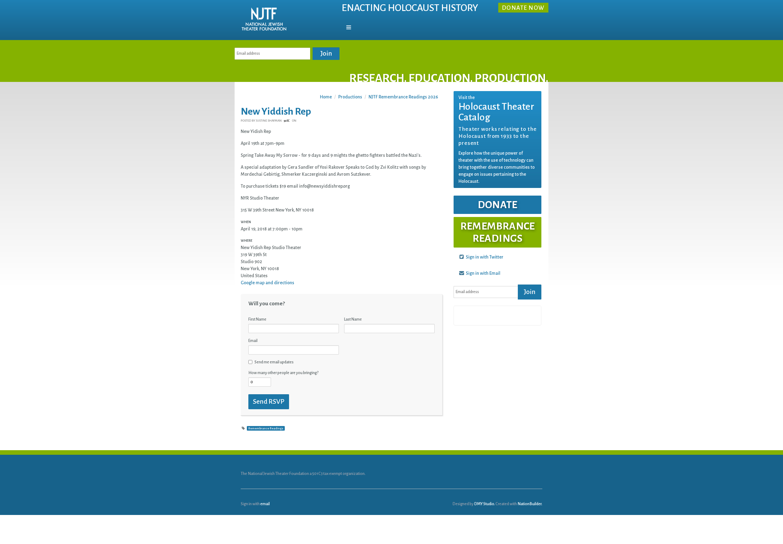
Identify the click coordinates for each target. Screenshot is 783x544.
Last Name (353, 319)
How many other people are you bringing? (283, 373)
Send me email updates (274, 362)
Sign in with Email (482, 273)
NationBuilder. (530, 504)
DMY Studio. (484, 504)
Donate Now (523, 8)
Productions (350, 96)
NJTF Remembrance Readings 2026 (403, 96)
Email (253, 341)
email (265, 504)
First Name (257, 319)
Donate (498, 204)
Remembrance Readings (265, 428)
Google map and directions (267, 282)
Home (326, 96)
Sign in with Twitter (484, 257)
